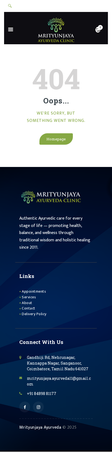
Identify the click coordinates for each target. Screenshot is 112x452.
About (27, 303)
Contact (28, 308)
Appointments (34, 291)
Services (29, 297)
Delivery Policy (34, 314)
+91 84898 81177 (41, 393)
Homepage (56, 139)
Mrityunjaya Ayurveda (40, 427)
